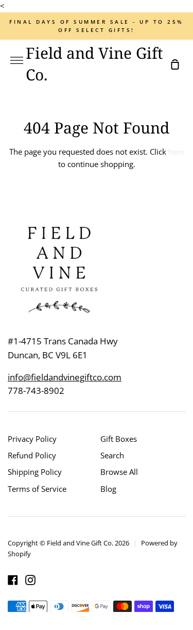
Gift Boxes (118, 439)
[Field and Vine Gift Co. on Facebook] (13, 580)
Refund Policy (32, 455)
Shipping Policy (35, 472)
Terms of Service (37, 489)
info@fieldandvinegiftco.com (64, 377)
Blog (108, 489)
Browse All (119, 472)
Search (112, 455)
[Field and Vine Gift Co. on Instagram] (30, 580)
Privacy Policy (32, 439)
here (176, 151)
